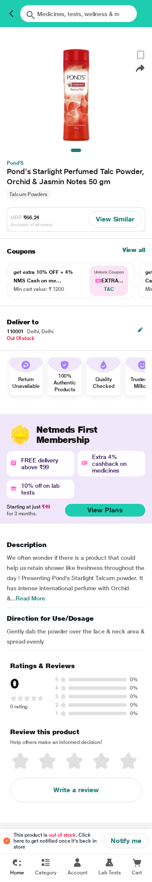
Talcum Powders (28, 194)
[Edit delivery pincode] (140, 330)
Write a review (76, 790)
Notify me (126, 841)
